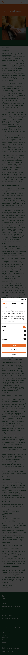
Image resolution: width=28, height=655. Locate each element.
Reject (14, 354)
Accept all (14, 345)
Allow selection (14, 349)
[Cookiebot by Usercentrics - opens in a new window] (20, 299)
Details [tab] (14, 303)
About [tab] (23, 303)
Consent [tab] (5, 303)
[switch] (24, 331)
